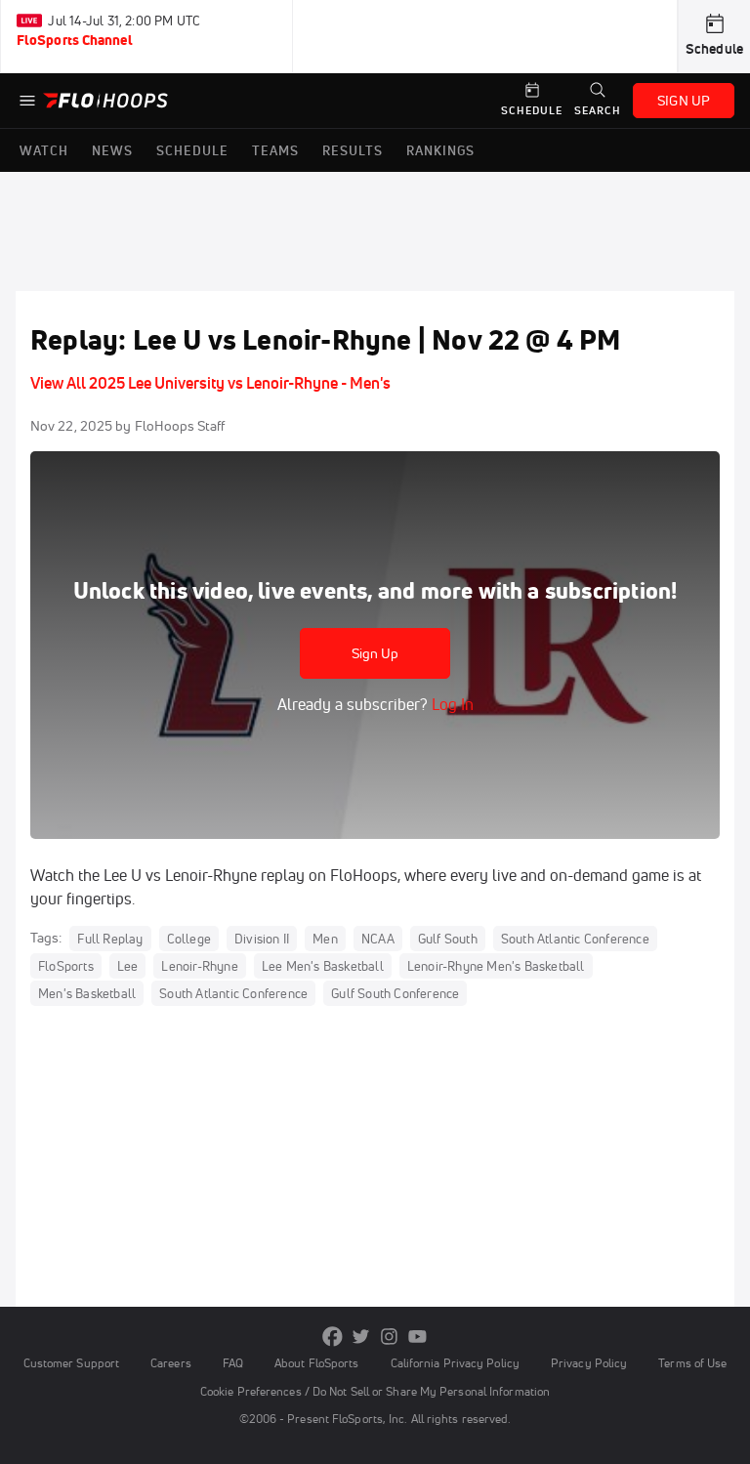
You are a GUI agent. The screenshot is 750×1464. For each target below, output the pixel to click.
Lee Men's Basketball (323, 966)
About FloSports (316, 1363)
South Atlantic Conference (575, 938)
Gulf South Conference (395, 993)
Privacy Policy (589, 1363)
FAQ (233, 1363)
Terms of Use (692, 1363)
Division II (261, 938)
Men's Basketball (87, 993)
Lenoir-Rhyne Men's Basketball (496, 966)
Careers (170, 1363)
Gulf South (448, 938)
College (189, 938)
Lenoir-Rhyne (199, 966)
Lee (128, 966)
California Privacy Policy (455, 1363)
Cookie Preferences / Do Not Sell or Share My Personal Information (375, 1391)
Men (325, 938)
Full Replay (110, 938)
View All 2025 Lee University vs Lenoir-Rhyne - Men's (210, 383)
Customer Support (71, 1363)
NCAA (378, 938)
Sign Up (375, 653)
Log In (451, 704)
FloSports (66, 966)
